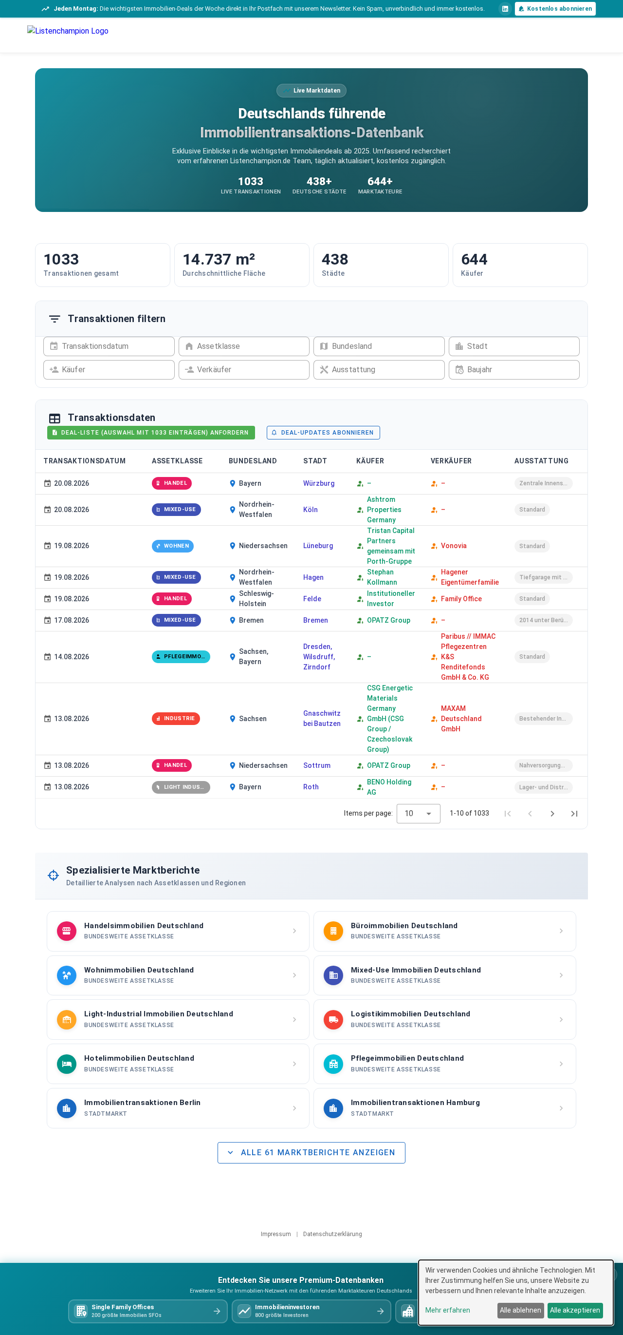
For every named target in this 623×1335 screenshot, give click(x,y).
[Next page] (552, 813)
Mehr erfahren (447, 1310)
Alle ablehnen (520, 1310)
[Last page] (574, 813)
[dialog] (516, 1292)
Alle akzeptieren (575, 1310)
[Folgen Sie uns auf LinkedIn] (505, 9)
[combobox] (418, 813)
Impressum (277, 1234)
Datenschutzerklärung (332, 1234)
